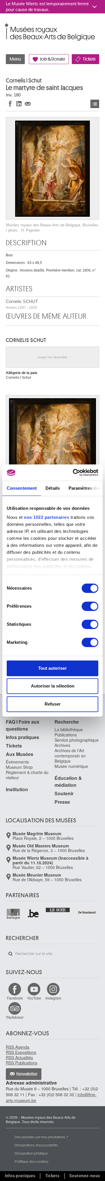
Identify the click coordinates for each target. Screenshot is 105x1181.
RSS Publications (21, 1062)
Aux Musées (19, 754)
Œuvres (94, 104)
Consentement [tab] (22, 488)
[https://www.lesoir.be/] (58, 909)
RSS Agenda (17, 1047)
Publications (66, 734)
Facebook (15, 997)
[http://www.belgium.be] (33, 914)
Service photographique (77, 740)
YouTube (34, 997)
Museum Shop (19, 767)
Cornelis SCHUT (22, 304)
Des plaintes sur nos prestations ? (41, 1136)
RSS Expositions (21, 1052)
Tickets (89, 59)
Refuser (53, 703)
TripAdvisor (15, 1017)
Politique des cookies (31, 1161)
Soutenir (64, 793)
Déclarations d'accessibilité (36, 1144)
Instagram (53, 997)
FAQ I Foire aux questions (22, 725)
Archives (62, 745)
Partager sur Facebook (10, 103)
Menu (15, 59)
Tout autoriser (52, 668)
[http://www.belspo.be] (13, 914)
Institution (17, 789)
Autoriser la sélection (52, 685)
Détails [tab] (53, 488)
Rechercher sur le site (10, 954)
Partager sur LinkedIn (19, 103)
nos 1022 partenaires (46, 517)
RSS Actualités (19, 1057)
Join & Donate (52, 59)
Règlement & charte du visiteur (27, 775)
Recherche (67, 721)
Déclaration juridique (31, 1152)
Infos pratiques (22, 737)
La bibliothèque (69, 729)
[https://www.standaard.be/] (87, 912)
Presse (62, 802)
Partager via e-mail (27, 103)
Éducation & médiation (68, 781)
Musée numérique (71, 766)
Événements (17, 761)
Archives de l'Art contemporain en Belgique (70, 756)
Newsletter (27, 1074)
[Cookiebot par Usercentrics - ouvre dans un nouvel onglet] (74, 472)
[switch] (90, 606)
